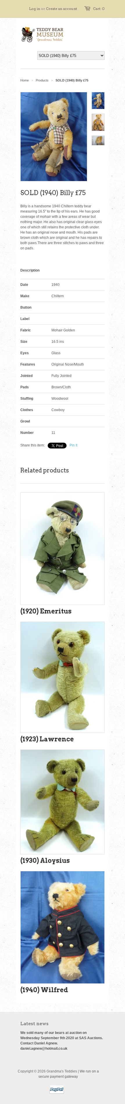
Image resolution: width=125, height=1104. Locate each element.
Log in (34, 8)
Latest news (34, 1023)
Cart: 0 (99, 8)
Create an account (61, 8)
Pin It (73, 445)
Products (42, 80)
